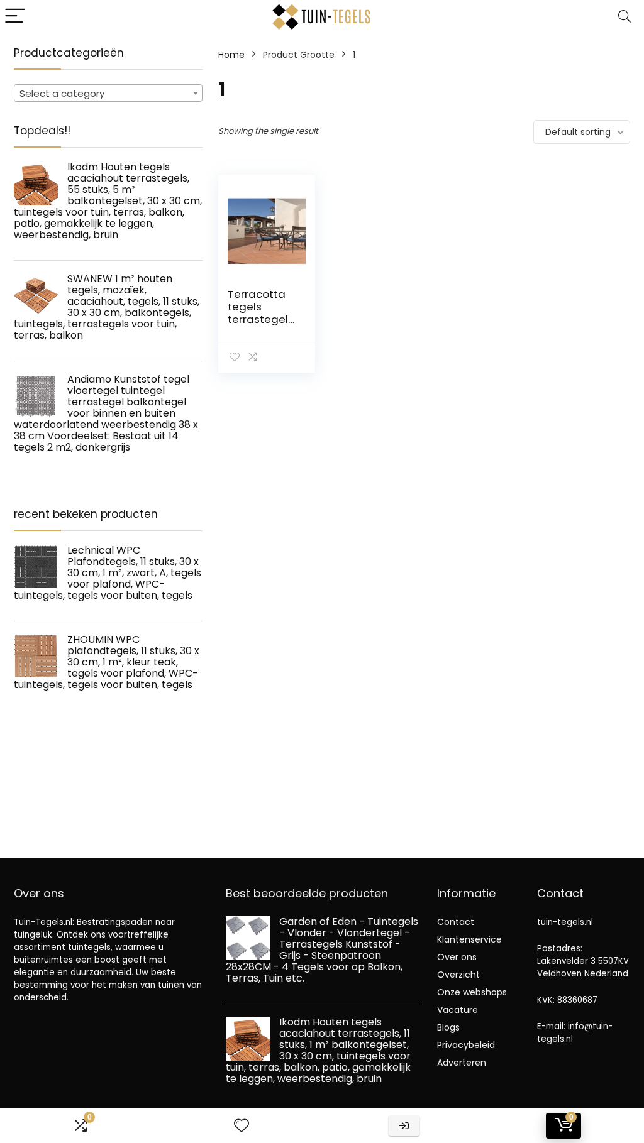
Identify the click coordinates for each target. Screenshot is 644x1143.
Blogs (448, 1027)
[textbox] (108, 93)
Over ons (457, 957)
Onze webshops (472, 992)
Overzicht (458, 974)
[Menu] (15, 16)
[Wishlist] (241, 1126)
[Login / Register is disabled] (404, 1125)
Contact (455, 922)
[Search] (624, 16)
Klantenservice (469, 939)
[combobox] (108, 93)
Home (231, 54)
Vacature (457, 1010)
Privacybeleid (466, 1045)
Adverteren (461, 1062)
